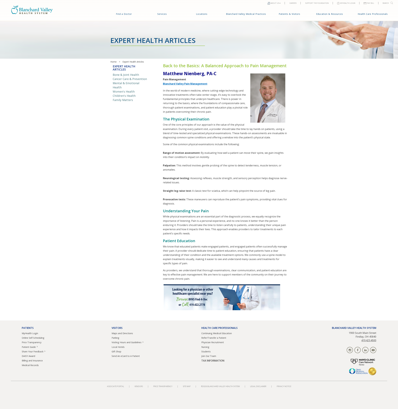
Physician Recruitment (212, 342)
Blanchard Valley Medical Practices (246, 13)
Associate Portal (115, 386)
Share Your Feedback (32, 351)
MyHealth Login (30, 333)
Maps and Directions (122, 333)
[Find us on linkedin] (365, 350)
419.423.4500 (368, 340)
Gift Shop (116, 351)
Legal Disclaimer (258, 386)
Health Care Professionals (373, 13)
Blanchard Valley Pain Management (185, 83)
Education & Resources (329, 13)
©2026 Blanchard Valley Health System (220, 386)
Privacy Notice (284, 386)
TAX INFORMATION (212, 360)
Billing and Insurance (32, 360)
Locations (201, 13)
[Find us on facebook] (357, 350)
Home (113, 61)
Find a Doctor (124, 13)
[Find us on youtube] (373, 350)
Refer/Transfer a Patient (213, 337)
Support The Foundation (317, 3)
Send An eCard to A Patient (126, 356)
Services (162, 13)
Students (206, 351)
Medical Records (30, 365)
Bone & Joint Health (126, 75)
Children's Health (124, 96)
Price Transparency (31, 342)
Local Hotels (118, 347)
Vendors (138, 386)
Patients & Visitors (289, 13)
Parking (115, 337)
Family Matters (123, 100)
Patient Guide (29, 347)
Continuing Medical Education (216, 333)
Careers (292, 3)
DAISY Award (28, 356)
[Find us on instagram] (350, 350)
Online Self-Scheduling (33, 337)
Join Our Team (208, 356)
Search (385, 3)
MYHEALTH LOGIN (347, 3)
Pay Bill (370, 3)
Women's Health (124, 91)
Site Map (187, 386)
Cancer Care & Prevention (130, 79)
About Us (275, 3)
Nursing (205, 347)
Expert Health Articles (133, 61)
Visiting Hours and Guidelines (126, 342)
